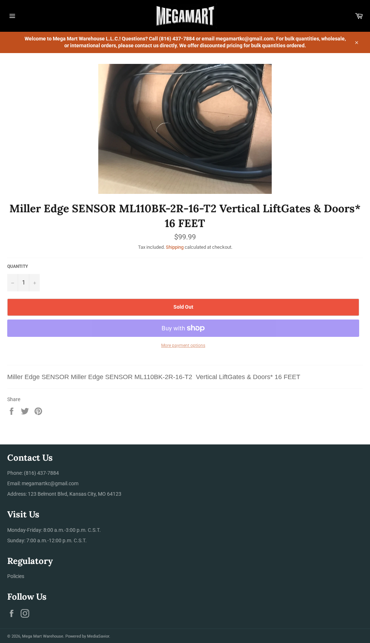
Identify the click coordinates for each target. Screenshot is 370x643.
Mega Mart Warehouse (42, 636)
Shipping (175, 247)
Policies (15, 576)
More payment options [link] (183, 345)
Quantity (17, 266)
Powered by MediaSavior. (87, 636)
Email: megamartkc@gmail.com (42, 483)
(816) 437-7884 (41, 473)
